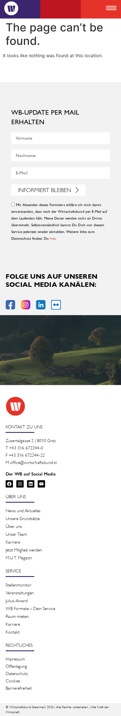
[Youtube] (41, 484)
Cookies (13, 681)
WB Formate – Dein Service (30, 608)
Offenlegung (16, 666)
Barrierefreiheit (19, 688)
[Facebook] (9, 484)
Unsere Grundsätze (23, 518)
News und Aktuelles (23, 511)
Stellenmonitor (19, 585)
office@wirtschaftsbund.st (33, 462)
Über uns (14, 526)
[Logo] (11, 8)
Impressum (15, 659)
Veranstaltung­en (20, 593)
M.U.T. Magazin (19, 558)
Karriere (13, 542)
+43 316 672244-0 (26, 448)
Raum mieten (17, 616)
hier (53, 238)
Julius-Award (17, 601)
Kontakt (13, 632)
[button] (111, 8)
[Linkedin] (30, 484)
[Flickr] (56, 305)
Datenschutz (17, 673)
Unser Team (16, 534)
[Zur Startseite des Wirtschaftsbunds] (15, 406)
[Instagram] (20, 484)
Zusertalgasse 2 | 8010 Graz (31, 441)
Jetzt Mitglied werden (24, 550)
